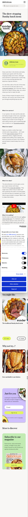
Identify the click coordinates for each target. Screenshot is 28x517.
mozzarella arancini (19, 123)
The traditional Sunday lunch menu (12, 323)
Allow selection (14, 284)
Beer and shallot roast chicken (11, 377)
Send (22, 338)
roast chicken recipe (12, 134)
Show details (19, 274)
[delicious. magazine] (7, 2)
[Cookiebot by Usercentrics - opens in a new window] (19, 227)
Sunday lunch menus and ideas (16, 64)
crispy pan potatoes (7, 88)
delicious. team (13, 62)
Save (7, 338)
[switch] (24, 258)
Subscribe (14, 465)
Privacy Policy (20, 417)
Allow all (14, 279)
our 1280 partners (11, 234)
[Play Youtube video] (14, 206)
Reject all (14, 289)
